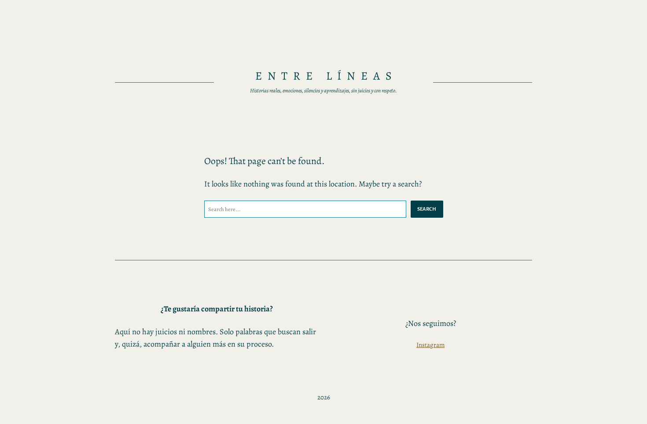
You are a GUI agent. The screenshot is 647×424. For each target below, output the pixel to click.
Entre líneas (326, 76)
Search (427, 209)
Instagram (430, 344)
